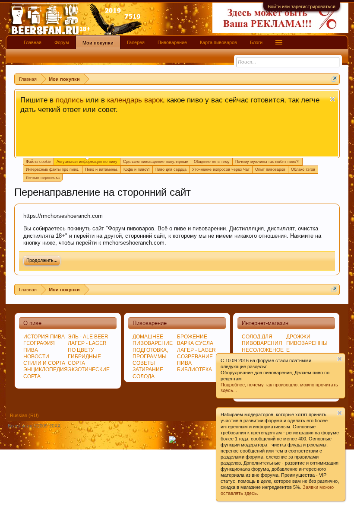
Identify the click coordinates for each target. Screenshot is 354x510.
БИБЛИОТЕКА (194, 370)
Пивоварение (172, 42)
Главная (32, 42)
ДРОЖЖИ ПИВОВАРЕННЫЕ (307, 343)
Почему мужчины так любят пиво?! (267, 161)
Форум (61, 42)
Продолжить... (41, 260)
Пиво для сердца (170, 169)
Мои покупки (98, 42)
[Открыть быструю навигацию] (334, 79)
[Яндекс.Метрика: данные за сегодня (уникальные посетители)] (190, 439)
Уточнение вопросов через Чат (221, 169)
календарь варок (135, 100)
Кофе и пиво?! (136, 169)
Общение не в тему (212, 161)
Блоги (256, 42)
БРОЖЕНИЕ (192, 337)
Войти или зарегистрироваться (301, 6)
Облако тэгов (303, 169)
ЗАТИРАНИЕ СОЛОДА (148, 373)
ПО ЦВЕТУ (81, 350)
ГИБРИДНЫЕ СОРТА (84, 360)
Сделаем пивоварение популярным (155, 161)
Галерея (136, 42)
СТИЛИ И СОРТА (44, 363)
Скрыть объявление (332, 99)
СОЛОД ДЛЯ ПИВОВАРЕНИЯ (262, 340)
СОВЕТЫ (144, 363)
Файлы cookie (38, 161)
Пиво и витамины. (101, 169)
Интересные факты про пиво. (52, 169)
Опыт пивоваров (270, 169)
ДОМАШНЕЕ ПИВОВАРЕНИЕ (153, 340)
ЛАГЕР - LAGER (87, 343)
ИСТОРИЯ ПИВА (44, 337)
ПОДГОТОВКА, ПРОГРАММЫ (150, 353)
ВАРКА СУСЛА (195, 343)
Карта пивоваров (218, 42)
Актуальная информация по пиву (87, 161)
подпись (70, 100)
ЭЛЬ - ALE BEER (88, 337)
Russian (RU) (24, 415)
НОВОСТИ (36, 357)
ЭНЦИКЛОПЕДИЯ (45, 370)
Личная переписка (43, 177)
